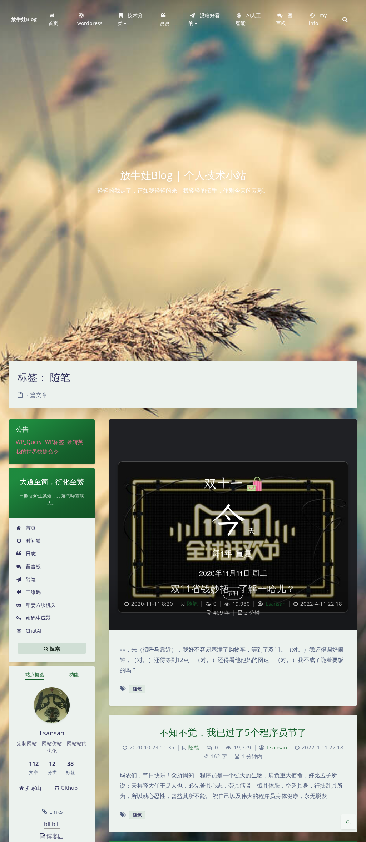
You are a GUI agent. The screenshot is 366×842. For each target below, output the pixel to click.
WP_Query (29, 441)
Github (68, 787)
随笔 (30, 579)
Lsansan (276, 603)
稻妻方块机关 (40, 604)
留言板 (32, 566)
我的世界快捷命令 (37, 451)
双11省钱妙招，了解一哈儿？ (233, 588)
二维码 (32, 592)
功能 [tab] (74, 674)
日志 (30, 553)
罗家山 (32, 787)
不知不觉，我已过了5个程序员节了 (233, 732)
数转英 (75, 441)
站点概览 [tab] (34, 674)
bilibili (52, 824)
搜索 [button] (54, 648)
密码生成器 (37, 617)
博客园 (54, 836)
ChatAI (32, 630)
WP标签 (54, 441)
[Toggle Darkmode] (348, 821)
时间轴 (32, 540)
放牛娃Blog (24, 19)
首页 (30, 527)
